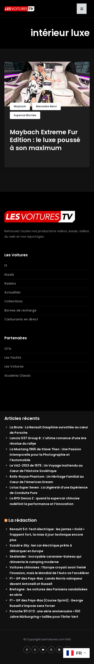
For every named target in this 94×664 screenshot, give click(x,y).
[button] (82, 8)
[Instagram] (51, 649)
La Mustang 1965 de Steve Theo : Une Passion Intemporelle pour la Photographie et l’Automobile (45, 454)
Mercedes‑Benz (46, 106)
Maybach (20, 106)
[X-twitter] (34, 649)
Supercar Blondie (25, 115)
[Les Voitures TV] (39, 216)
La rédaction (23, 520)
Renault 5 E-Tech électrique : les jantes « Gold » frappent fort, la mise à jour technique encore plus (47, 534)
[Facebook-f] (26, 649)
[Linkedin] (59, 649)
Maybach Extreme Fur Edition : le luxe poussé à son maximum (45, 140)
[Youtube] (43, 649)
